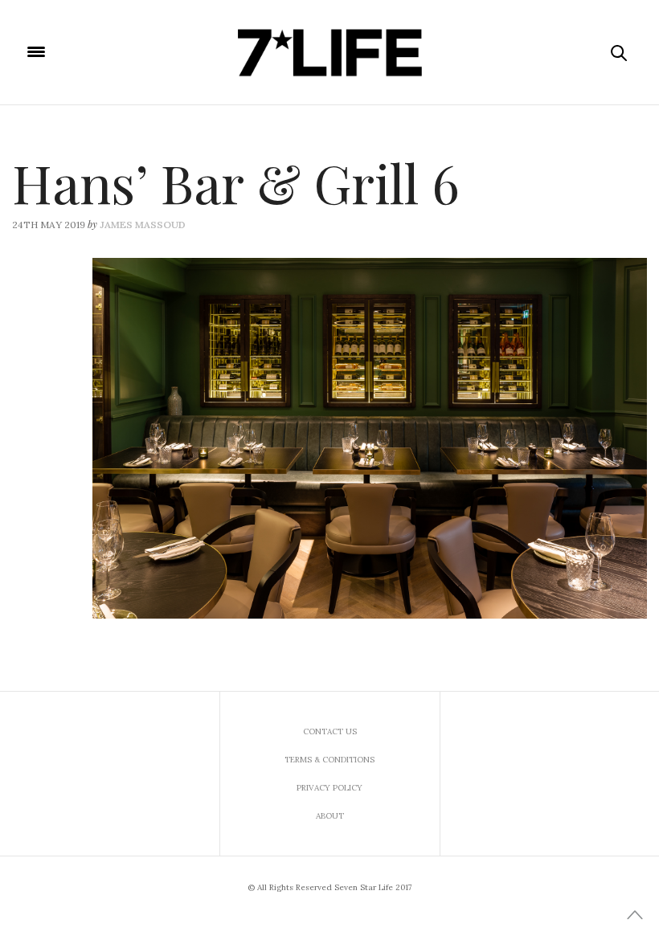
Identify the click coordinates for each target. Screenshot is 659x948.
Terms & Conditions (329, 759)
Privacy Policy (329, 788)
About (330, 816)
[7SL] (329, 52)
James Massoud (143, 225)
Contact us (330, 731)
